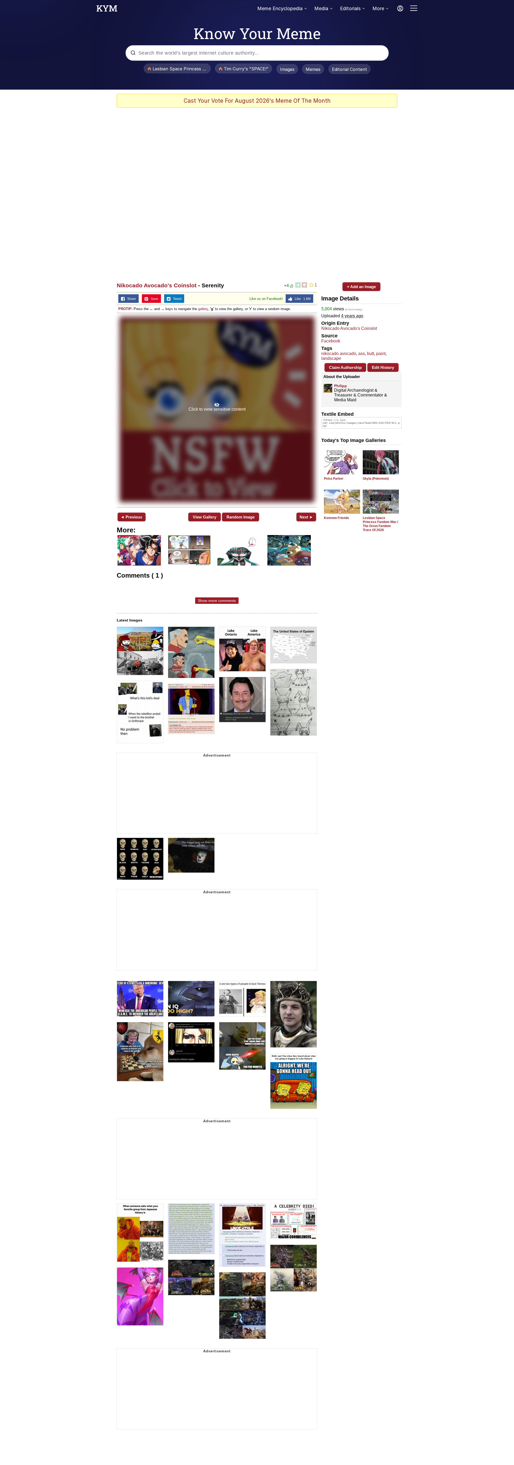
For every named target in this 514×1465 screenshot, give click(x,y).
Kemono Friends (336, 518)
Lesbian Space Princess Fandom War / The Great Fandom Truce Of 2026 (380, 524)
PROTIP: (125, 309)
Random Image (240, 517)
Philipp (340, 386)
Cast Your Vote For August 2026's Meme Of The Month (257, 100)
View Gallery (204, 517)
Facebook (330, 341)
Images (287, 69)
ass (361, 353)
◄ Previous (131, 517)
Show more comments (217, 600)
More (378, 8)
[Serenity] (217, 409)
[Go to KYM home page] (106, 10)
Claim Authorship (345, 367)
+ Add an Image (361, 286)
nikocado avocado (338, 353)
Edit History (383, 367)
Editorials (350, 8)
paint (381, 353)
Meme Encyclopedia (280, 8)
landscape (331, 358)
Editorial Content (349, 69)
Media (321, 8)
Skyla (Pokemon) (376, 478)
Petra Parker (333, 478)
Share (130, 299)
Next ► (306, 517)
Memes (313, 69)
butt (370, 353)
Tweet (176, 299)
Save (153, 299)
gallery (203, 309)
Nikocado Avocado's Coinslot (156, 285)
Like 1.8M (301, 299)
